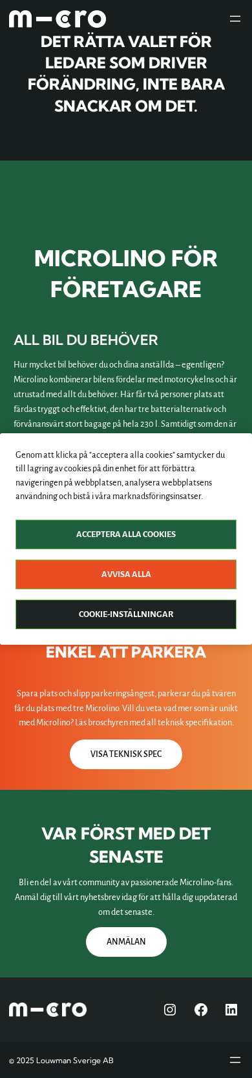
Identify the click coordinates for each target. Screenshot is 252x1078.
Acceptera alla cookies (126, 534)
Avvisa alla (126, 574)
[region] (126, 539)
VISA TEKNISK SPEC (126, 754)
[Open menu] (235, 18)
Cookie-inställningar (126, 614)
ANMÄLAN (126, 941)
